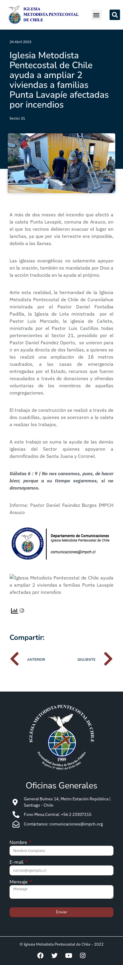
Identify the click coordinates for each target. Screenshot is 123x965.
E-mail (17, 862)
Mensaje (19, 882)
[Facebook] (40, 955)
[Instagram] (82, 955)
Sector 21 (17, 118)
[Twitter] (54, 955)
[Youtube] (68, 955)
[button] (96, 15)
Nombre (19, 843)
